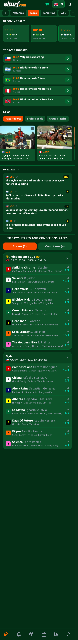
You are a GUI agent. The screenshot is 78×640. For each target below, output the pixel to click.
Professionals (35, 118)
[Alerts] (19, 634)
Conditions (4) (55, 246)
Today (33, 13)
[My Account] (69, 634)
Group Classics (57, 118)
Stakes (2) (20, 246)
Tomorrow (49, 13)
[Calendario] (5, 13)
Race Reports (13, 118)
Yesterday (18, 13)
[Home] (6, 634)
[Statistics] (56, 634)
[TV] (44, 634)
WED (63, 13)
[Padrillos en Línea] (47, 4)
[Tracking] (31, 634)
